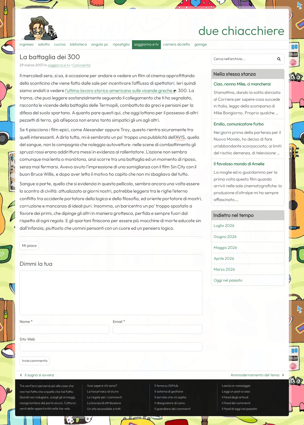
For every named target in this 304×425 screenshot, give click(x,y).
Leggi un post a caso (236, 391)
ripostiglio (121, 44)
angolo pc (99, 44)
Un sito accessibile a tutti (104, 409)
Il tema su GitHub (166, 385)
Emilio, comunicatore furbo (239, 124)
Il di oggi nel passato (239, 409)
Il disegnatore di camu (169, 403)
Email (119, 321)
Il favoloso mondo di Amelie (239, 163)
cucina (59, 44)
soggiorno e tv (146, 44)
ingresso (27, 44)
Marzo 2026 (224, 269)
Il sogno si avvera (39, 375)
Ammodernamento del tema (255, 375)
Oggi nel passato (228, 280)
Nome (26, 321)
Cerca (277, 59)
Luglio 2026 (224, 225)
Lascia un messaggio (236, 385)
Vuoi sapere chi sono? (102, 385)
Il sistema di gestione (168, 391)
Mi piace (29, 245)
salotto (44, 44)
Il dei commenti (236, 403)
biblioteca (78, 44)
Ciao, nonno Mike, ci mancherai (242, 84)
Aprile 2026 (224, 258)
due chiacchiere (241, 31)
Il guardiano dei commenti (172, 409)
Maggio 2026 (225, 247)
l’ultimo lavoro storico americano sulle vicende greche (118, 90)
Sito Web (27, 339)
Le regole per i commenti (104, 397)
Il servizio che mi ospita (170, 397)
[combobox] (240, 59)
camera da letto (176, 44)
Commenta (81, 65)
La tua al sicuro (103, 391)
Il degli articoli (235, 397)
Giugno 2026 (225, 236)
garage (201, 44)
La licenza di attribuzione (104, 403)
